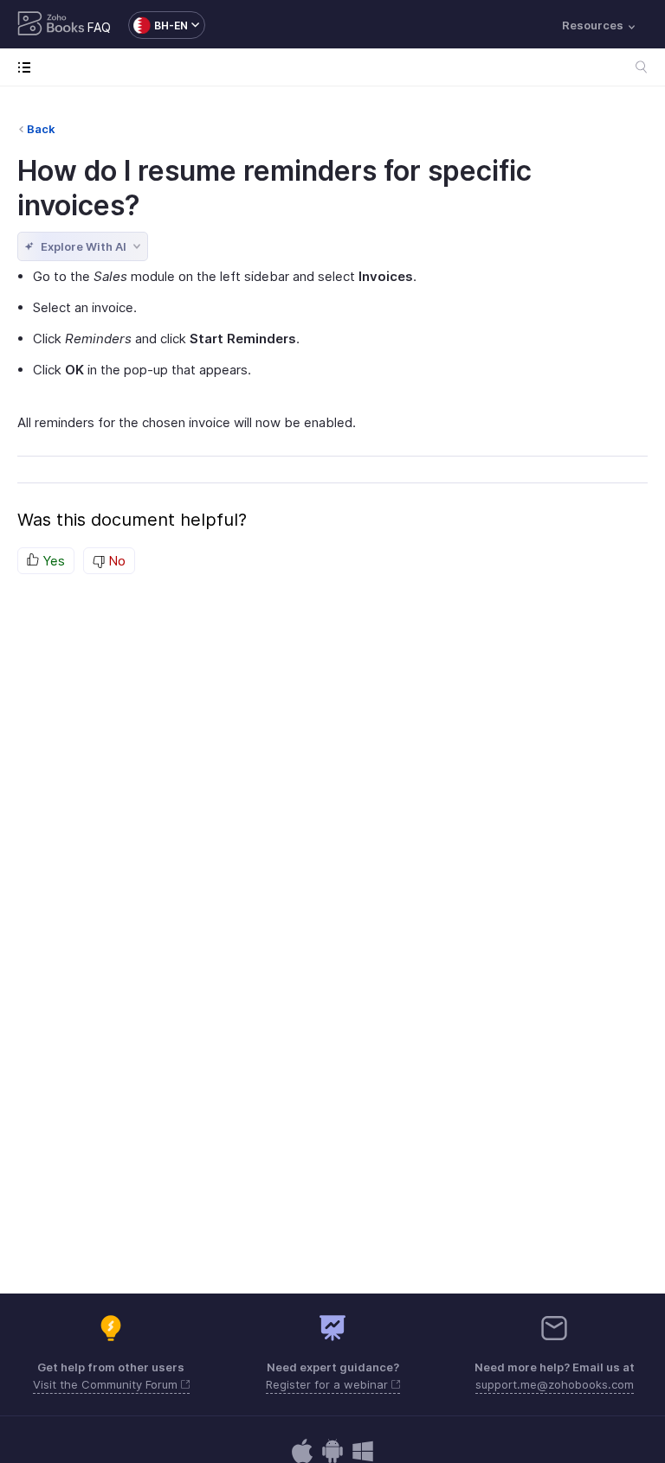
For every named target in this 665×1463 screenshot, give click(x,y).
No (115, 561)
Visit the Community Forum (107, 1384)
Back (41, 129)
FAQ (99, 27)
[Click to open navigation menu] (28, 67)
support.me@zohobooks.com (554, 1384)
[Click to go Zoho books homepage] (51, 25)
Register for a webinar (328, 1384)
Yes (52, 561)
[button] (158, 25)
